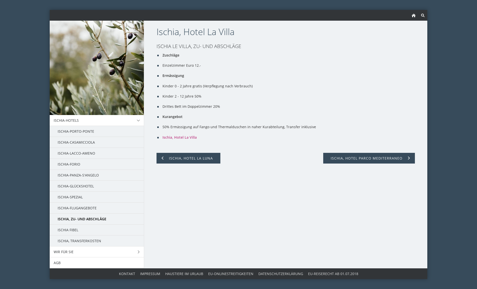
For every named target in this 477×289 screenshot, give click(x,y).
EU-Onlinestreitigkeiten (230, 273)
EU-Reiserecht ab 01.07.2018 (333, 273)
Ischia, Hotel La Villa (179, 137)
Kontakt (127, 273)
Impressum (150, 273)
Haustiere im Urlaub (184, 273)
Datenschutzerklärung (280, 273)
